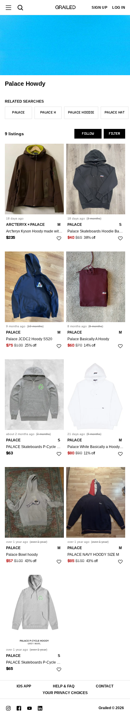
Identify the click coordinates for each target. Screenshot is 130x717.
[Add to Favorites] (59, 238)
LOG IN (118, 7)
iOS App (24, 686)
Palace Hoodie (81, 112)
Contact (104, 686)
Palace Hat (115, 112)
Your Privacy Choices (65, 693)
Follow (88, 133)
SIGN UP (99, 7)
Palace (18, 112)
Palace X (48, 112)
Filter (114, 133)
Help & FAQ (63, 686)
